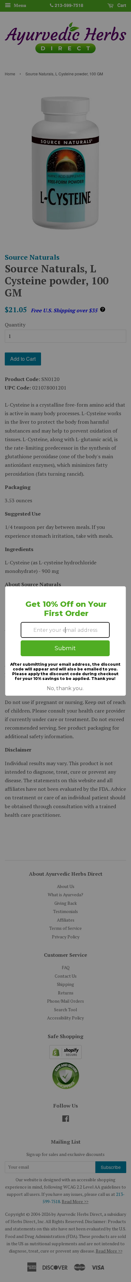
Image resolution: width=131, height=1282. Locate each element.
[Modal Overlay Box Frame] (65, 641)
